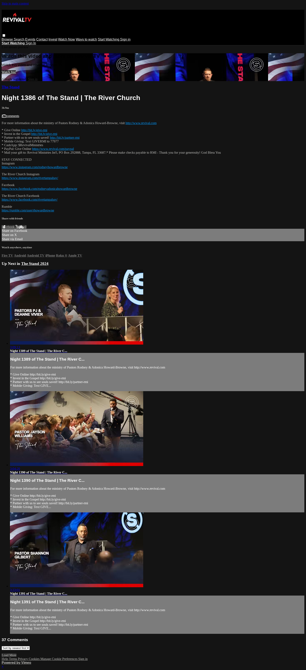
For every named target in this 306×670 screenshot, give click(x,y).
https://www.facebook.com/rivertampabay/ (29, 199)
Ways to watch (86, 39)
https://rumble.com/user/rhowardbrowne (28, 210)
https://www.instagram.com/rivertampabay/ (30, 178)
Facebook (8, 227)
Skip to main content (15, 3)
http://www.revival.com (141, 123)
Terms (13, 659)
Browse (8, 39)
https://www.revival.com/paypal (53, 149)
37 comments (10, 116)
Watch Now (66, 39)
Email (22, 227)
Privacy (23, 659)
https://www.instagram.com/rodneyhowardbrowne (35, 167)
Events (30, 39)
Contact (42, 39)
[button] (3, 35)
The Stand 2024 (35, 263)
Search (19, 39)
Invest (53, 39)
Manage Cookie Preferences (59, 659)
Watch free (9, 72)
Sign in (125, 39)
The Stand (11, 87)
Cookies (34, 659)
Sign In (31, 43)
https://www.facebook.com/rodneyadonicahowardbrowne (39, 188)
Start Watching (109, 39)
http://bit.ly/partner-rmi (65, 137)
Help (5, 659)
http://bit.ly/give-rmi (34, 130)
